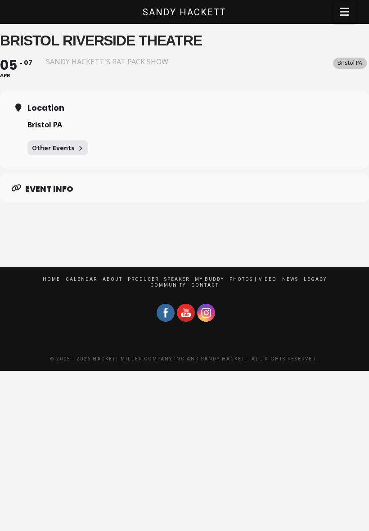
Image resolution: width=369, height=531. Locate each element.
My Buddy (209, 279)
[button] (344, 11)
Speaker (176, 279)
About (112, 279)
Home (51, 279)
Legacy (315, 279)
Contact (205, 285)
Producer (143, 279)
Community (168, 285)
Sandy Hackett (184, 12)
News (290, 279)
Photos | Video (253, 279)
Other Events (53, 148)
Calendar (81, 279)
